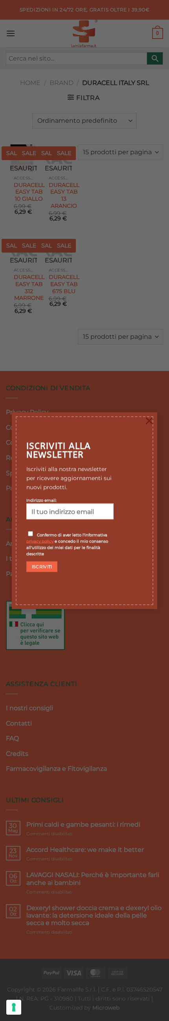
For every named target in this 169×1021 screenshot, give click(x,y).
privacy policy (39, 541)
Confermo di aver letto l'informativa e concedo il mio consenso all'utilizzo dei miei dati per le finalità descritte (67, 544)
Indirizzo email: (41, 500)
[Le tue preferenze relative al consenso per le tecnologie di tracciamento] (13, 1007)
